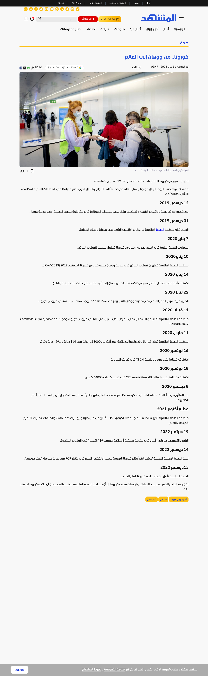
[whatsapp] (28, 68)
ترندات (61, 3)
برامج (136, 3)
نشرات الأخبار (108, 19)
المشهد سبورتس (118, 3)
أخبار (148, 3)
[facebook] (21, 68)
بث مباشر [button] (86, 19)
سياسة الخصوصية (114, 669)
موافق (19, 670)
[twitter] (24, 68)
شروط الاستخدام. (91, 669)
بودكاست (76, 3)
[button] (104, 43)
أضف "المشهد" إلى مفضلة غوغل (62, 68)
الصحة (160, 229)
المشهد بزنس (95, 3)
